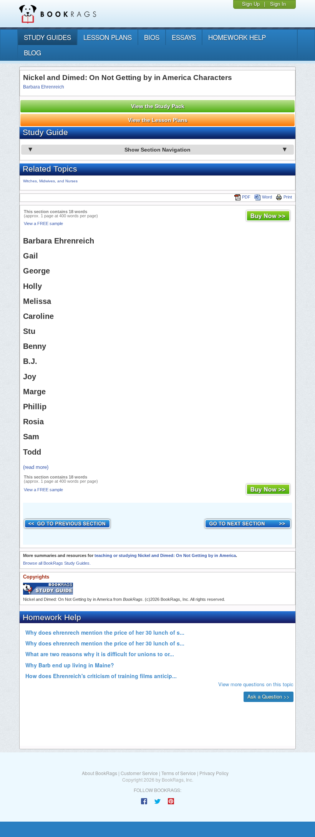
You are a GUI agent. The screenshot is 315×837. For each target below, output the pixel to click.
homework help (237, 37)
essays (184, 37)
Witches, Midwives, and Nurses (50, 181)
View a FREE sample (43, 223)
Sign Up (251, 3)
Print (288, 197)
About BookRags (99, 773)
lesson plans (107, 37)
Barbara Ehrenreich (43, 87)
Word (267, 197)
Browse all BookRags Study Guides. (57, 563)
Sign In (278, 3)
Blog (32, 52)
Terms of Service (178, 773)
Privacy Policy (214, 773)
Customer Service (139, 773)
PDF (246, 197)
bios (151, 37)
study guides (47, 37)
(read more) (35, 467)
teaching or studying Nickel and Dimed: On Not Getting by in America (165, 555)
